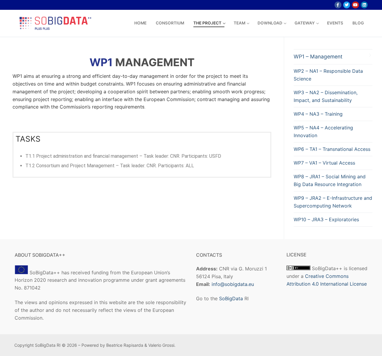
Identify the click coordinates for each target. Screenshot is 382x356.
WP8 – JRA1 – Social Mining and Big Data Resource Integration (330, 180)
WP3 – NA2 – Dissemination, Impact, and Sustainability (326, 96)
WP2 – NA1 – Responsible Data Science (328, 75)
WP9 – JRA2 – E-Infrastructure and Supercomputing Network (333, 202)
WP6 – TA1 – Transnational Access (332, 149)
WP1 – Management (318, 56)
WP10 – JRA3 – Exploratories (326, 219)
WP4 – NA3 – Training (318, 114)
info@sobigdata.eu (233, 284)
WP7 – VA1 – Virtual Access (324, 163)
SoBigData (231, 298)
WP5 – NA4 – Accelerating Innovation (323, 131)
